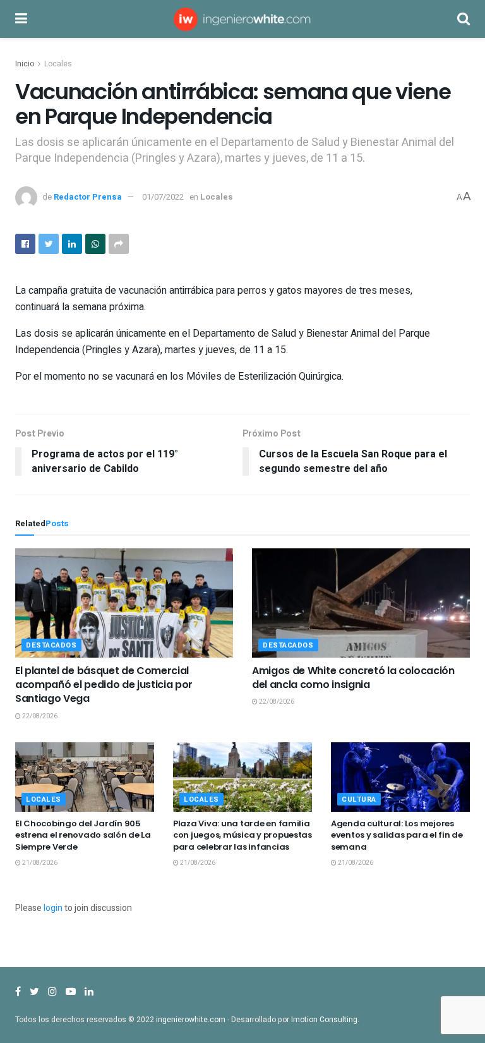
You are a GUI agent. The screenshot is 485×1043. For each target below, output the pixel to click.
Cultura (359, 799)
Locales (58, 63)
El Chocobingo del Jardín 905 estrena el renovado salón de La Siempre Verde (83, 834)
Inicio (24, 63)
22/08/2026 (39, 716)
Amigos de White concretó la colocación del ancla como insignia (353, 677)
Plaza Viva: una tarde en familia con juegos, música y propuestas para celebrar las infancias (242, 834)
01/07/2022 (163, 197)
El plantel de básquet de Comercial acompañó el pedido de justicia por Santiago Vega (104, 684)
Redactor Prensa (88, 197)
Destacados (51, 645)
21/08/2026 (39, 863)
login (53, 908)
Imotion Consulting (324, 1019)
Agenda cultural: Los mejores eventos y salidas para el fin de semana (397, 834)
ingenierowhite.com (190, 1019)
